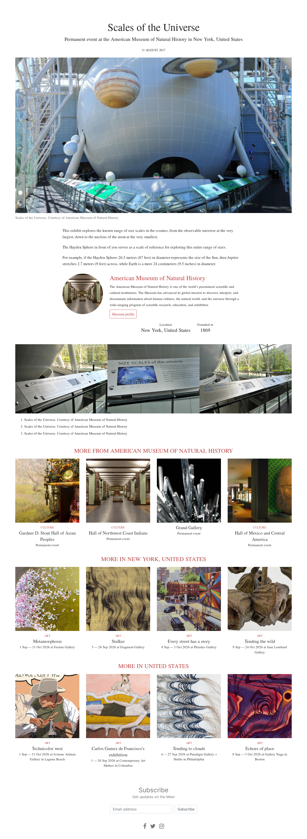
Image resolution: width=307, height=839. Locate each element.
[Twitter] (152, 826)
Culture (47, 527)
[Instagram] (161, 826)
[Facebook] (144, 826)
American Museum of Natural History (157, 277)
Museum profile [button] (123, 314)
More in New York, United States (153, 559)
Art (47, 636)
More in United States (153, 666)
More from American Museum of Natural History (153, 450)
